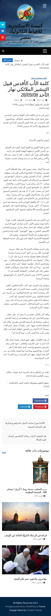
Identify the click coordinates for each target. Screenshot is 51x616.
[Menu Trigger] (44, 5)
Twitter (24, 400)
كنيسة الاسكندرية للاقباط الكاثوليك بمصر (25, 31)
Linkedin (24, 406)
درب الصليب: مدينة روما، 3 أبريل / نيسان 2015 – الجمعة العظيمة (27, 490)
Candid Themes (34, 610)
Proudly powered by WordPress (21, 606)
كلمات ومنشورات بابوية (39, 78)
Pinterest (40, 406)
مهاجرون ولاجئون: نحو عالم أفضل (30, 579)
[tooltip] (2, 25)
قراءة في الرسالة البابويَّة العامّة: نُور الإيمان (26, 535)
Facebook (40, 400)
